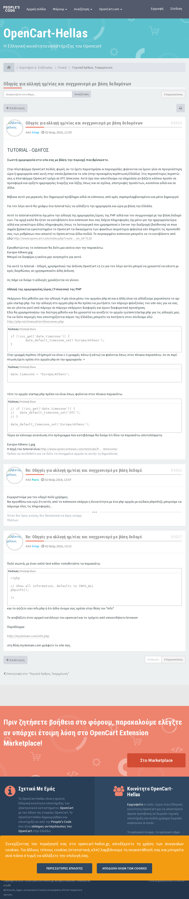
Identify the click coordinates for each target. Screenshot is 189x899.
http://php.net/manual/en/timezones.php (35, 321)
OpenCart (66, 808)
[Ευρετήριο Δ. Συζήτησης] (8, 67)
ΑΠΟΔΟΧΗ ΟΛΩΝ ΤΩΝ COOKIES (124, 868)
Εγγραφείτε (135, 804)
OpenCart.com (109, 9)
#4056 (176, 470)
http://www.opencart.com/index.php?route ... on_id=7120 (53, 238)
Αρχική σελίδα (36, 9)
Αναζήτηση (82, 9)
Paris (35, 480)
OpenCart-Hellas (45, 33)
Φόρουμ (59, 9)
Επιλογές (153, 659)
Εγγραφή (157, 8)
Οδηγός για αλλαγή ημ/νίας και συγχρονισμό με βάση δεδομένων (67, 84)
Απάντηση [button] (17, 108)
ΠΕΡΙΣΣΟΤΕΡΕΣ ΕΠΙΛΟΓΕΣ (64, 868)
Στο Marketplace (156, 760)
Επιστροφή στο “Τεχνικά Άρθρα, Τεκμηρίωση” (37, 674)
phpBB (7, 885)
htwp (35, 132)
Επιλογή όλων (28, 329)
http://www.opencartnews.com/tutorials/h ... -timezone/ (79, 449)
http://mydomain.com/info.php (28, 636)
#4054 (176, 123)
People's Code (61, 822)
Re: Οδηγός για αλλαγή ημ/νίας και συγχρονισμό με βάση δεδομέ (84, 470)
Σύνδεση (176, 8)
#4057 (176, 536)
